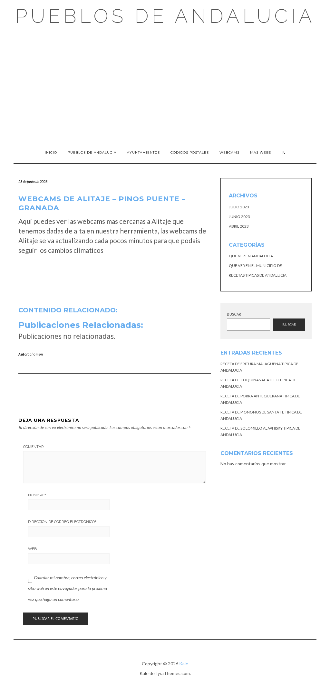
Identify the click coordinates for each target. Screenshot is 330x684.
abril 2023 (239, 226)
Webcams (229, 152)
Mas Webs (260, 152)
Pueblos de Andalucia (165, 16)
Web (32, 548)
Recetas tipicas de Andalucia (257, 275)
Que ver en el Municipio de (255, 265)
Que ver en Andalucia (251, 255)
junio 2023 (239, 216)
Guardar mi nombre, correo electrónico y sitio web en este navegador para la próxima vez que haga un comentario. (67, 588)
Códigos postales (189, 152)
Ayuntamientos (143, 152)
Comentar (33, 446)
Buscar (234, 314)
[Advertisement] (165, 84)
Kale (183, 663)
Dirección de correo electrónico (62, 521)
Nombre (37, 495)
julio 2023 (239, 206)
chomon (36, 354)
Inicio (51, 152)
